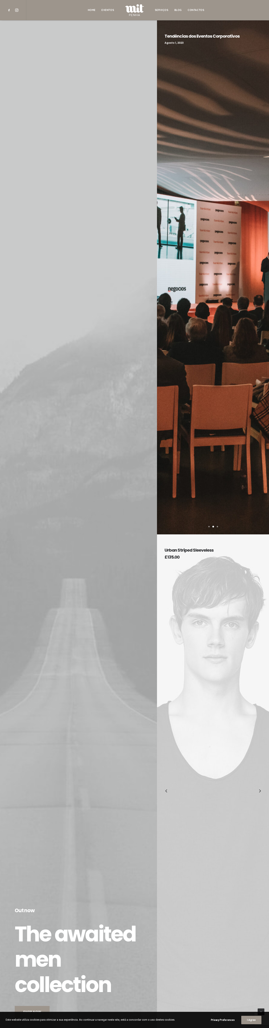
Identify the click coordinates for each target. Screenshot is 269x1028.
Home (92, 10)
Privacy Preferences (223, 1020)
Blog (178, 10)
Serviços (162, 10)
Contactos (196, 10)
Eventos (108, 10)
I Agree (251, 1020)
